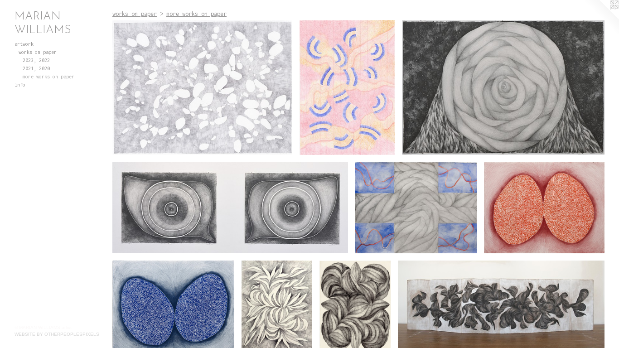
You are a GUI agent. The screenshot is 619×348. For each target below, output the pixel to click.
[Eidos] (230, 207)
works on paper (38, 52)
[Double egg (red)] (544, 207)
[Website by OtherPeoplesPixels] (601, 18)
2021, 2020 (36, 68)
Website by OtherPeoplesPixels (57, 334)
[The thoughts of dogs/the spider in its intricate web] (347, 87)
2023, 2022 (36, 60)
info (20, 84)
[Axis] (503, 87)
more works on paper (48, 76)
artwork (24, 44)
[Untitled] (415, 207)
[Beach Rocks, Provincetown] (202, 87)
